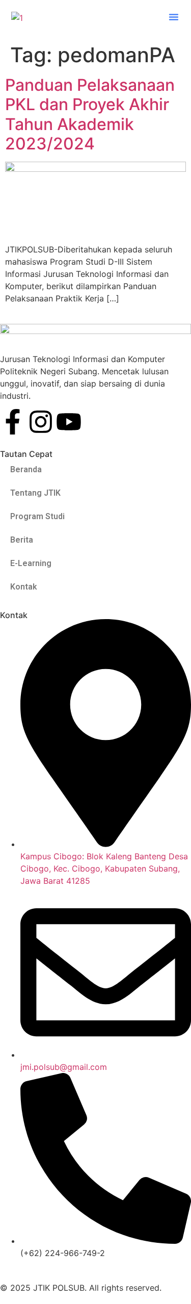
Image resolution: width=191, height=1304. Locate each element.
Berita (21, 540)
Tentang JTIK (35, 493)
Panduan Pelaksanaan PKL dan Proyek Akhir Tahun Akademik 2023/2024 (90, 114)
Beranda (26, 469)
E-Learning (30, 563)
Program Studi (37, 516)
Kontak (23, 587)
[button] (173, 16)
